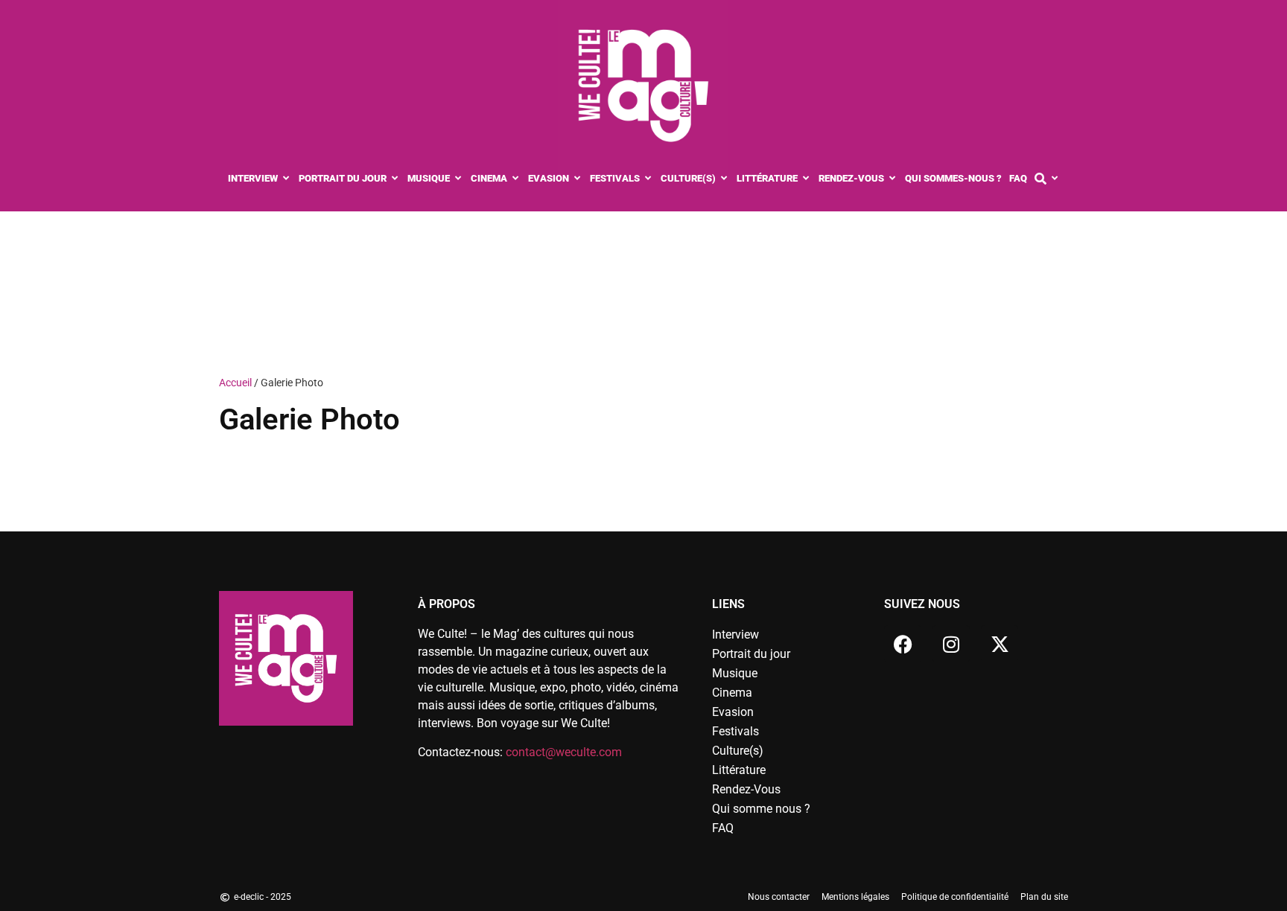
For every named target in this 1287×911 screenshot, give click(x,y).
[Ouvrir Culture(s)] (724, 178)
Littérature (739, 770)
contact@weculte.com (564, 752)
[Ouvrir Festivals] (648, 178)
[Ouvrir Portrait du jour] (395, 178)
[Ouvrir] (1055, 178)
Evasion (733, 712)
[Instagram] (951, 643)
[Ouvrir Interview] (286, 178)
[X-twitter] (999, 643)
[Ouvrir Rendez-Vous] (892, 178)
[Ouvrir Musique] (458, 178)
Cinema (732, 692)
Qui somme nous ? (761, 809)
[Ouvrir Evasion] (577, 178)
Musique (734, 673)
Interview (735, 634)
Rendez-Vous (746, 789)
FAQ (723, 828)
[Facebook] (902, 643)
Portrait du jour (751, 654)
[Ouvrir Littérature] (806, 178)
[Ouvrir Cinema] (516, 178)
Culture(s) (737, 751)
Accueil (235, 383)
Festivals (735, 731)
